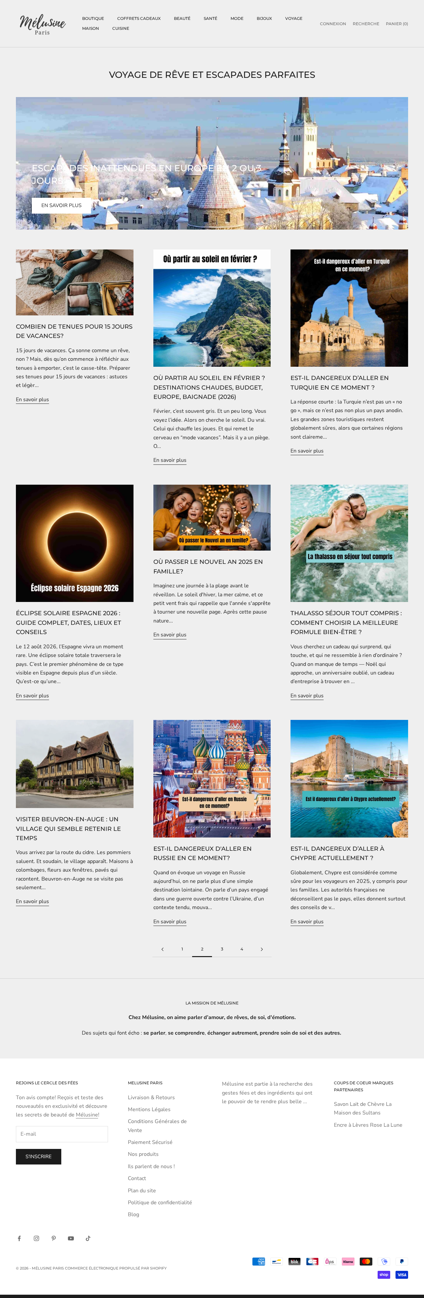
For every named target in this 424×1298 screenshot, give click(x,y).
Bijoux (264, 18)
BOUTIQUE (93, 18)
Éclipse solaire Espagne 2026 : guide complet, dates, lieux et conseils (68, 622)
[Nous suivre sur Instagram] (36, 1238)
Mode (237, 18)
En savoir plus (61, 205)
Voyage (293, 18)
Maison (90, 28)
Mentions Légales (149, 1109)
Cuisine (120, 28)
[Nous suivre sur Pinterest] (53, 1238)
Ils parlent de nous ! (151, 1166)
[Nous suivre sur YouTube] (71, 1238)
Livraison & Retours (151, 1097)
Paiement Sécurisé (150, 1142)
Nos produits (143, 1154)
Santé (210, 18)
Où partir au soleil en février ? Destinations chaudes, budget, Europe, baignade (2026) (209, 387)
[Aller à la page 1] (162, 949)
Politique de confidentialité (160, 1202)
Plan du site (142, 1190)
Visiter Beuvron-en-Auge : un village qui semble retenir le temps (68, 828)
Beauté (182, 18)
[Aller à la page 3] (262, 949)
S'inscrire (39, 1156)
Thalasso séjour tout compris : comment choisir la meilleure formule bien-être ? (346, 622)
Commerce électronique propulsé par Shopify (116, 1268)
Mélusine (87, 1114)
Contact (137, 1178)
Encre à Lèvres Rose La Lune (368, 1125)
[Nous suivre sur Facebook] (19, 1238)
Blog (133, 1214)
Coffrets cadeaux (139, 18)
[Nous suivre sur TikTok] (88, 1238)
